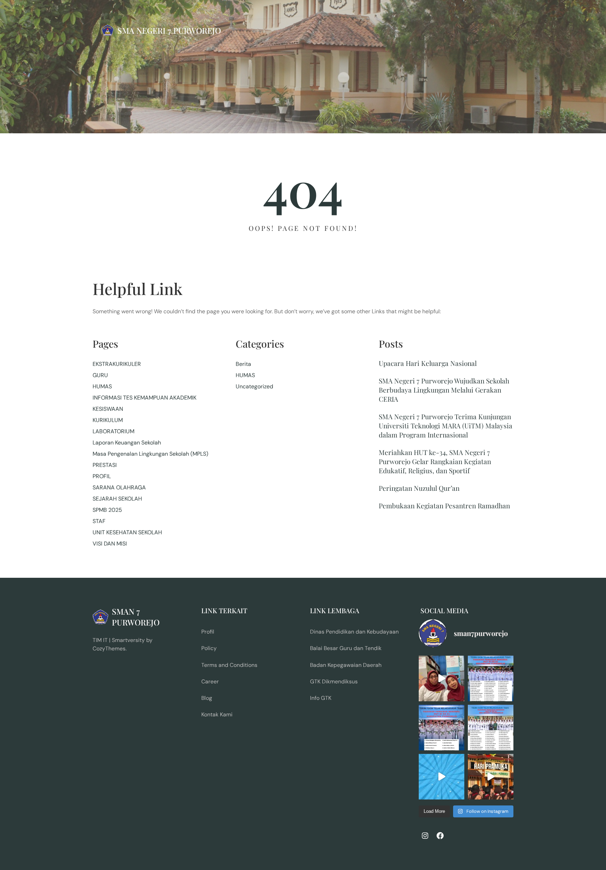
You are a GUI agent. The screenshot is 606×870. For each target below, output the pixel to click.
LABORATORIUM (113, 431)
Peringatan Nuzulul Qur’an (419, 488)
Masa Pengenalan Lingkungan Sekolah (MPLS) (150, 453)
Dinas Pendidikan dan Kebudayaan (354, 631)
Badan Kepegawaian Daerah (346, 665)
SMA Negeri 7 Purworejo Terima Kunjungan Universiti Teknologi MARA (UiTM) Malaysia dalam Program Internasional (445, 425)
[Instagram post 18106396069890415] (490, 727)
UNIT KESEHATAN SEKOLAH (127, 532)
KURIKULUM (108, 420)
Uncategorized (254, 386)
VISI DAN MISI (110, 543)
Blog (206, 698)
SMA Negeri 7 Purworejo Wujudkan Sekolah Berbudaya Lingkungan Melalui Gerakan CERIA (444, 389)
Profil (207, 631)
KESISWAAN (108, 409)
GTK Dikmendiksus (334, 681)
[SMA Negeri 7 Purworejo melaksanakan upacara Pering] (490, 776)
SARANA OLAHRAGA (119, 487)
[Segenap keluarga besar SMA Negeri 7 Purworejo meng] (441, 678)
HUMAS (102, 386)
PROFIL (102, 476)
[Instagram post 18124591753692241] (490, 678)
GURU (100, 375)
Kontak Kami (217, 714)
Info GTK (320, 698)
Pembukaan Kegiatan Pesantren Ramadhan (444, 505)
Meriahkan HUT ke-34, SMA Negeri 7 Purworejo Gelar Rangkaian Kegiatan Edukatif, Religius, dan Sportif (435, 461)
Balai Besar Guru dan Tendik (346, 648)
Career (210, 681)
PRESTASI (105, 465)
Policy (209, 648)
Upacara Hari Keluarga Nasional (428, 363)
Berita (243, 364)
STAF (99, 521)
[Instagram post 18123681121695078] (441, 727)
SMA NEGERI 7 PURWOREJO (169, 30)
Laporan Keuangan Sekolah (127, 442)
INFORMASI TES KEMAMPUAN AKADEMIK (144, 397)
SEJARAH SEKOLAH (117, 498)
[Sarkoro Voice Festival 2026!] (441, 776)
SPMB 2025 (107, 510)
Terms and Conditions (229, 665)
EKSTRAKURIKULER (117, 364)
